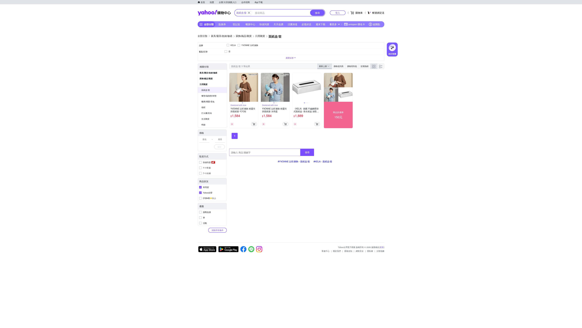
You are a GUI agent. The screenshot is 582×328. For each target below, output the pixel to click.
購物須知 (348, 250)
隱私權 (370, 250)
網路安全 (360, 250)
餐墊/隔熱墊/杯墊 (208, 95)
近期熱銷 (364, 66)
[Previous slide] (231, 87)
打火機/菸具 (206, 113)
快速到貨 (264, 24)
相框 (203, 107)
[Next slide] (256, 87)
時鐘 (203, 124)
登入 (337, 12)
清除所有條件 (217, 230)
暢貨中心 (250, 24)
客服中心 (325, 250)
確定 (219, 146)
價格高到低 (352, 66)
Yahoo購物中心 (214, 12)
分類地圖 (380, 250)
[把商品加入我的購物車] (254, 124)
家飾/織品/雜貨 (206, 78)
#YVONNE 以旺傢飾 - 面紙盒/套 (294, 161)
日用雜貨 (203, 84)
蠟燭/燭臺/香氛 (207, 101)
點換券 (222, 24)
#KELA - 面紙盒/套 (323, 161)
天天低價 (278, 24)
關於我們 (337, 250)
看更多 (333, 24)
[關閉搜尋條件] (249, 13)
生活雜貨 (205, 118)
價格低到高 (338, 66)
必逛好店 (306, 24)
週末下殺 (320, 24)
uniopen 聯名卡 (356, 24)
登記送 (236, 24)
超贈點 (376, 24)
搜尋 (307, 152)
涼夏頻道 (292, 24)
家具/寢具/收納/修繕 (208, 72)
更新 (382, 247)
